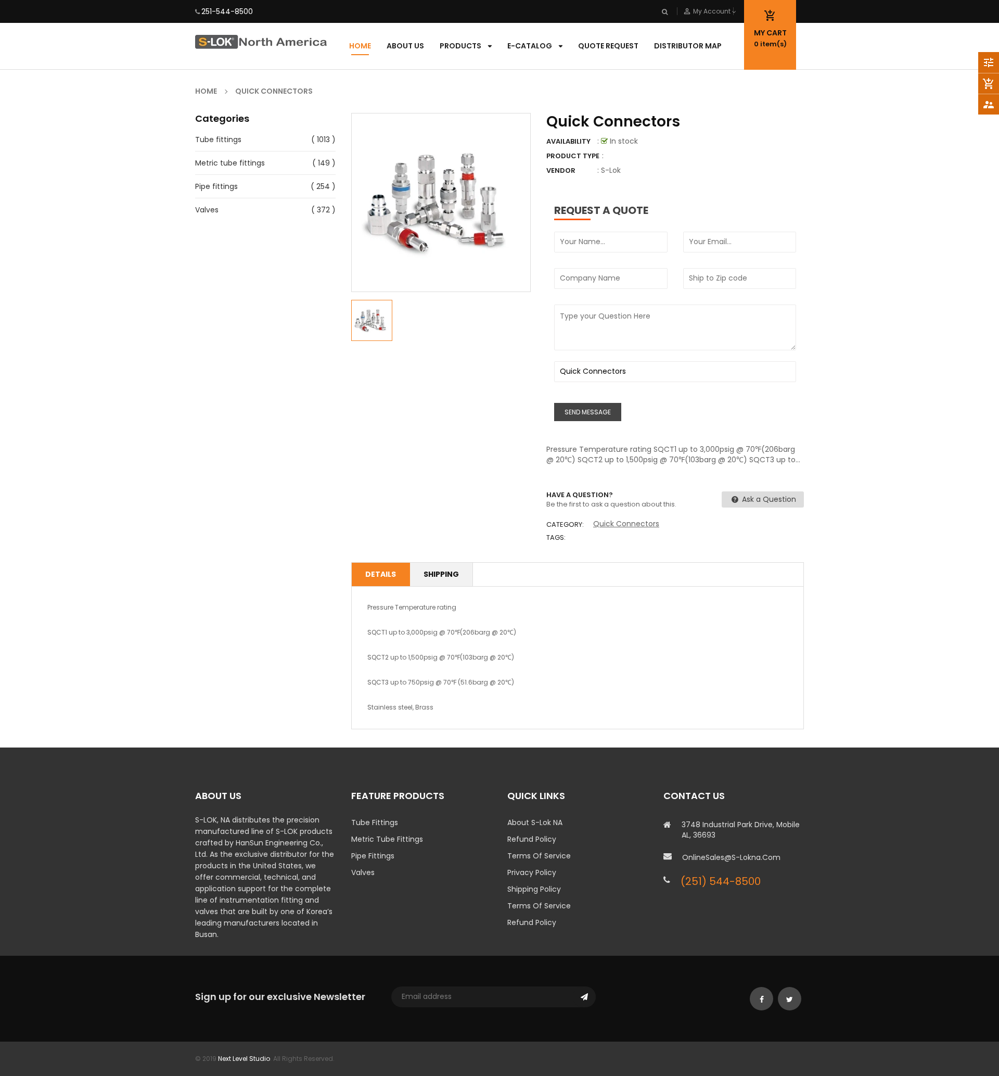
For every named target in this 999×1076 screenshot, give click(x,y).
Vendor (560, 170)
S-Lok (611, 170)
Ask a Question (768, 499)
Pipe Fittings (372, 856)
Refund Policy (531, 839)
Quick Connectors (626, 523)
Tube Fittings (374, 822)
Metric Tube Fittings (387, 839)
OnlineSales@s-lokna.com (731, 857)
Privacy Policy (531, 872)
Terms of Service (539, 856)
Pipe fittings (216, 186)
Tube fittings (218, 139)
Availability (568, 141)
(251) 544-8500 (721, 881)
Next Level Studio (244, 1058)
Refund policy (531, 922)
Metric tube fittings (230, 163)
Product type (572, 156)
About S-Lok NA (534, 822)
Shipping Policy (534, 889)
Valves (207, 210)
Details (380, 574)
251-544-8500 (227, 11)
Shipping (441, 574)
